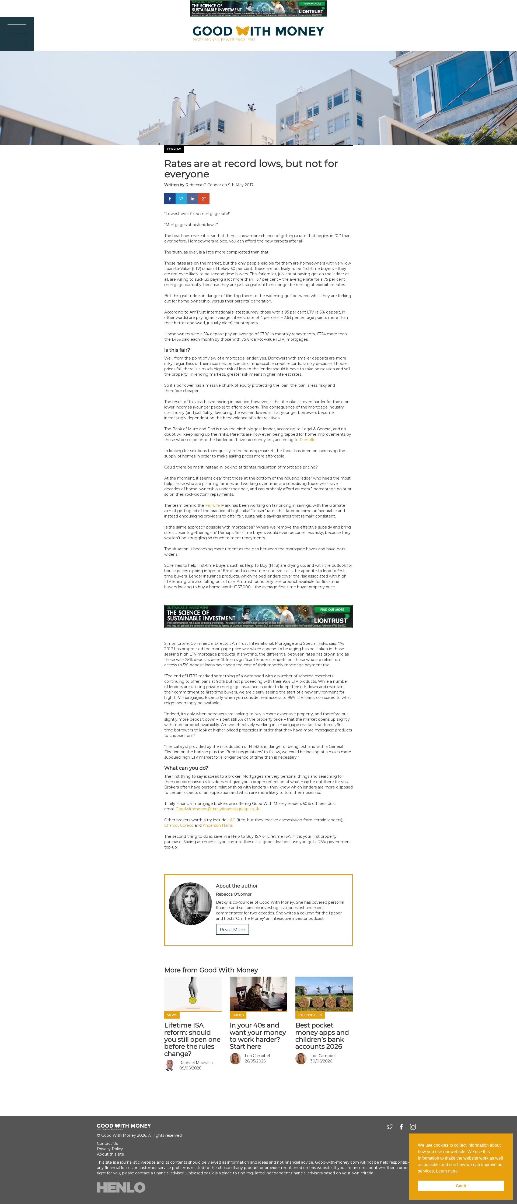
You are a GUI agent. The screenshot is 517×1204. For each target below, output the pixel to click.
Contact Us (107, 1143)
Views (172, 1015)
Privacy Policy (110, 1148)
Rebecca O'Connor (203, 184)
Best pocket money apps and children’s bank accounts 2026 (322, 1035)
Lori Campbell (258, 1055)
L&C (231, 820)
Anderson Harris (218, 825)
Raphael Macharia (196, 1062)
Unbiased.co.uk (200, 1173)
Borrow (174, 149)
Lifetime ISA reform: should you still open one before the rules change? (192, 1039)
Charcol (171, 825)
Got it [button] (461, 1186)
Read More (232, 929)
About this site (110, 1154)
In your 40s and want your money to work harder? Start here (258, 1035)
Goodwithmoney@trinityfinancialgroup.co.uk (217, 809)
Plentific (307, 439)
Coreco (187, 825)
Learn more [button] (447, 1171)
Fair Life (212, 505)
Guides (238, 1015)
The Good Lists (310, 1015)
